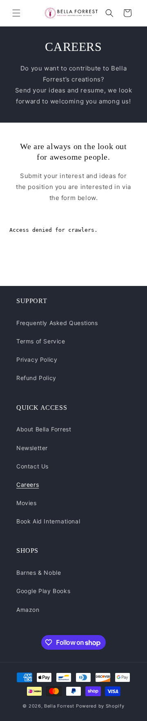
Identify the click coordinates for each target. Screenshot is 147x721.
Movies (26, 502)
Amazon (28, 609)
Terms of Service (40, 341)
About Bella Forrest (43, 429)
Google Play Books (43, 590)
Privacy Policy (36, 359)
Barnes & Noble (38, 572)
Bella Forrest (59, 706)
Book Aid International (48, 521)
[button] (16, 13)
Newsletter (32, 447)
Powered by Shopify (100, 706)
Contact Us (32, 466)
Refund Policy (36, 377)
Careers (27, 484)
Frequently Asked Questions (57, 322)
